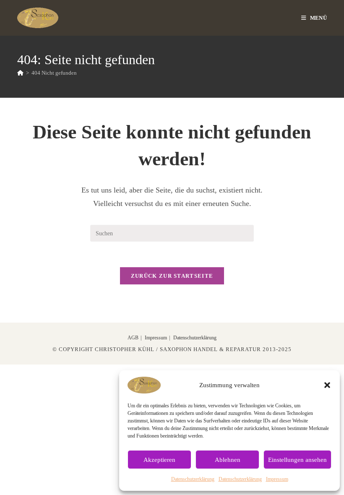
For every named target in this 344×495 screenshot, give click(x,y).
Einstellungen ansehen (297, 459)
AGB (133, 338)
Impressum (277, 479)
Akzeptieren (159, 459)
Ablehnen (227, 459)
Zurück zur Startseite (172, 276)
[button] (327, 385)
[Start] (20, 73)
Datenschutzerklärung (192, 479)
